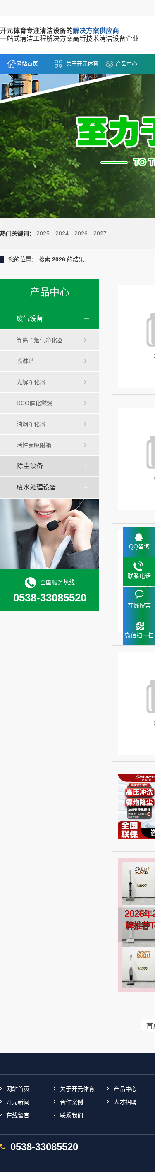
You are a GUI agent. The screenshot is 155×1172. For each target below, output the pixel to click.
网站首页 (27, 64)
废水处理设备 (36, 487)
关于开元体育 (82, 64)
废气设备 (30, 318)
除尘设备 (30, 465)
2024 (62, 233)
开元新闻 (17, 1102)
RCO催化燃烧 (34, 403)
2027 (100, 233)
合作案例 (71, 1102)
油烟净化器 (31, 424)
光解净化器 (31, 382)
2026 (81, 233)
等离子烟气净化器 (40, 340)
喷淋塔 (25, 361)
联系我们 (71, 1115)
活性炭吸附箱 (34, 445)
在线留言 (17, 1115)
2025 (43, 233)
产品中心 (126, 64)
